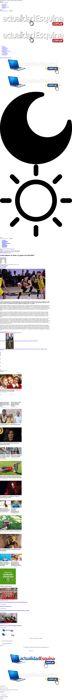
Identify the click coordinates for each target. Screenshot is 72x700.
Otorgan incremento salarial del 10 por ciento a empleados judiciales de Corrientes (14, 610)
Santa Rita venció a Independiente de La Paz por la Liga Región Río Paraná (13, 602)
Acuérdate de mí (4, 694)
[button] (1, 1)
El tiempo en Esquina (3, 370)
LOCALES (6, 600)
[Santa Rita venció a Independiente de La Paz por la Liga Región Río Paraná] (8, 599)
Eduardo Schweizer (4, 265)
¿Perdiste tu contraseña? (4, 696)
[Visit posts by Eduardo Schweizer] (3, 263)
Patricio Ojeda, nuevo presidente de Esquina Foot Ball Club (10, 625)
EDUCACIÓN (4, 4)
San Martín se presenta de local (5, 606)
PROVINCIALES (7, 252)
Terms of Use (20, 0)
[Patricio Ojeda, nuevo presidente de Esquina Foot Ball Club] (8, 622)
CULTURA (4, 6)
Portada (1, 251)
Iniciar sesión (12, 248)
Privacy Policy (14, 0)
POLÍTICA (4, 5)
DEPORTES (2, 252)
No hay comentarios (3, 266)
